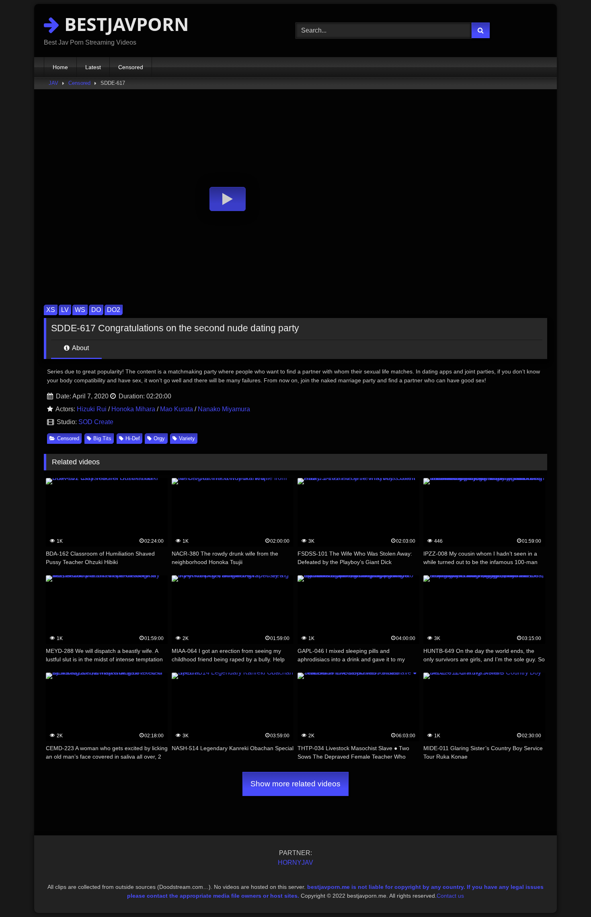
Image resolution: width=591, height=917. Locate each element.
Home (60, 67)
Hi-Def (132, 438)
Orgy (159, 438)
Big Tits (102, 438)
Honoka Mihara (133, 409)
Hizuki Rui (92, 409)
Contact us (450, 895)
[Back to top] (566, 893)
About (80, 348)
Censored (130, 67)
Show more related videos (295, 784)
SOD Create (95, 421)
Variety (187, 438)
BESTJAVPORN (124, 24)
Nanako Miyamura (224, 409)
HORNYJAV (295, 862)
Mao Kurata (176, 409)
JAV (53, 83)
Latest (93, 67)
